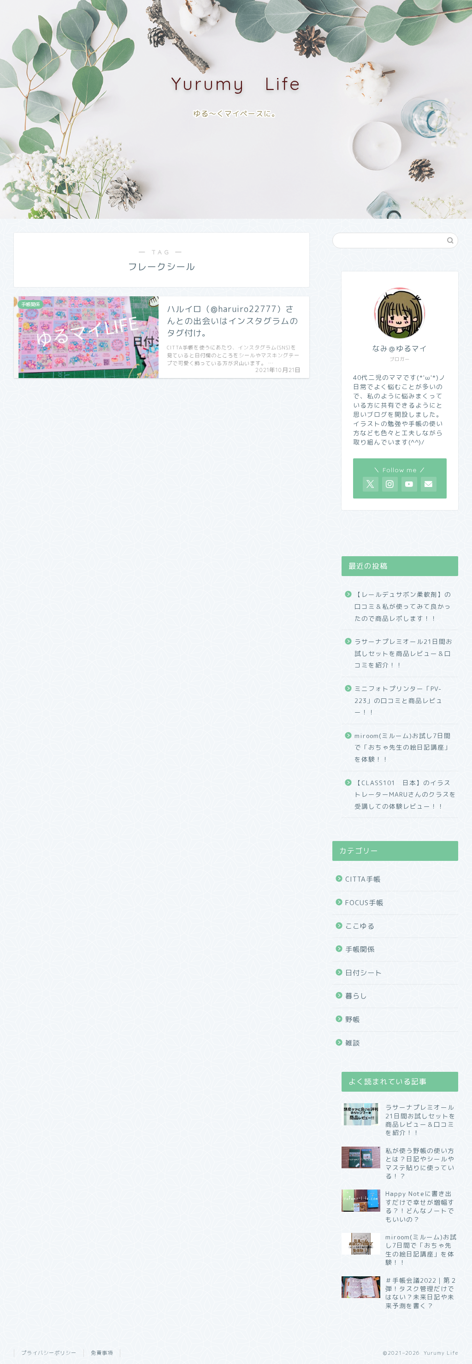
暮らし (356, 996)
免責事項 (102, 1353)
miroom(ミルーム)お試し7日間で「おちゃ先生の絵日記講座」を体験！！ (402, 747)
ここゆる (360, 926)
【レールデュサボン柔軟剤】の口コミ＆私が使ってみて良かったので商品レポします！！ (402, 606)
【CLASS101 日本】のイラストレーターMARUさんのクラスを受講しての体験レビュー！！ (405, 794)
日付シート (363, 973)
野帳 (352, 1019)
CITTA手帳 (363, 879)
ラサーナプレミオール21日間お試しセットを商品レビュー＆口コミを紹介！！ (403, 653)
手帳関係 (360, 949)
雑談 (352, 1043)
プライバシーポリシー (49, 1353)
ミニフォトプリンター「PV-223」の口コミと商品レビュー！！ (398, 700)
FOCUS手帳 (364, 902)
